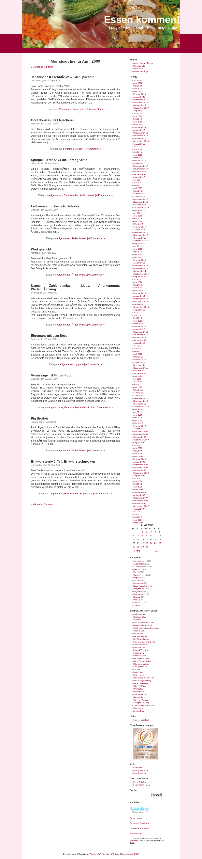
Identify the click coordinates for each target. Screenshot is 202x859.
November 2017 (140, 169)
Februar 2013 (139, 326)
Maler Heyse (139, 675)
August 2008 (139, 476)
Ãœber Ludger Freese (143, 63)
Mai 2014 (137, 285)
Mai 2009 (137, 451)
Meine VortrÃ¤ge (141, 71)
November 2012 (140, 335)
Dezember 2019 (140, 100)
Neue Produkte (140, 586)
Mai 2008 (137, 484)
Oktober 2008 (139, 470)
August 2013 (139, 310)
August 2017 (139, 177)
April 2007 (137, 520)
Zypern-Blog (138, 711)
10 (151, 535)
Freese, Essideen (141, 720)
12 (160, 535)
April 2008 (137, 487)
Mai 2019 (137, 119)
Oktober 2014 (139, 271)
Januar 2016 (139, 230)
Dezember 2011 (140, 365)
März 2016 (138, 224)
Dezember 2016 (140, 199)
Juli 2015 (137, 246)
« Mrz (137, 550)
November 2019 (140, 102)
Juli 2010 (137, 412)
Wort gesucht (41, 249)
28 (138, 547)
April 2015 (137, 254)
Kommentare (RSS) (130, 854)
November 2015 (140, 235)
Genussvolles (71, 195)
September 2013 (141, 307)
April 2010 (137, 420)
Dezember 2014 (140, 265)
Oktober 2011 (139, 371)
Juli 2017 (137, 180)
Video (136, 605)
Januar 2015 (139, 263)
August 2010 (139, 409)
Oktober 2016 (139, 205)
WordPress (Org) (140, 770)
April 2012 (137, 354)
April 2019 (137, 122)
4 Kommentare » (103, 493)
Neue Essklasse (140, 683)
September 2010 (141, 407)
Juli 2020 (137, 80)
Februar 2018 (139, 160)
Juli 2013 (137, 312)
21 (138, 543)
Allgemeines (65, 109)
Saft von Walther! (141, 700)
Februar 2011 (139, 393)
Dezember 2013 (140, 299)
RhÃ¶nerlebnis (140, 694)
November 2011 (140, 368)
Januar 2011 (139, 395)
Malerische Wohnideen (143, 678)
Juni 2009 (137, 448)
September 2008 (141, 473)
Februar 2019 (139, 127)
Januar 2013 (139, 329)
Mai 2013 (137, 318)
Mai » (157, 551)
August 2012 (139, 343)
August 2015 (139, 243)
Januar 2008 (139, 495)
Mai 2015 (137, 252)
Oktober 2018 (139, 138)
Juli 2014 (137, 279)
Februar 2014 (139, 293)
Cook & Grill (138, 631)
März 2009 (138, 456)
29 (142, 547)
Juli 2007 (137, 512)
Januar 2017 (139, 196)
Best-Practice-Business (143, 622)
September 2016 (141, 207)
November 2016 (140, 202)
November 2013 (140, 301)
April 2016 (137, 221)
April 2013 (137, 321)
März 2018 (138, 158)
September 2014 (141, 274)
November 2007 (140, 501)
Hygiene (79, 364)
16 (147, 539)
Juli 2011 (137, 379)
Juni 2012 (137, 348)
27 (134, 547)
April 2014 (137, 288)
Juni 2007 (137, 514)
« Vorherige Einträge (42, 67)
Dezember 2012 (140, 332)
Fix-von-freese (136, 818)
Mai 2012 (137, 351)
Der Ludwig (138, 633)
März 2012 (138, 357)
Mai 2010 (137, 418)
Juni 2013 (137, 315)
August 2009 (139, 442)
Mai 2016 (137, 218)
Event (136, 572)
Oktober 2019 (139, 105)
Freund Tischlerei (141, 650)
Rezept (136, 597)
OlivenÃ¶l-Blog (140, 686)
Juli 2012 (137, 346)
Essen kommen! (142, 19)
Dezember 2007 (140, 498)
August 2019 (139, 111)
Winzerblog (138, 708)
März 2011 (138, 390)
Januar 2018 (139, 163)
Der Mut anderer (140, 636)
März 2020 (138, 91)
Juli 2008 (137, 478)
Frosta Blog (138, 653)
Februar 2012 (139, 359)
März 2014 (138, 290)
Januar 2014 (139, 296)
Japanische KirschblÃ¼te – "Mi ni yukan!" (62, 77)
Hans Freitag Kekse (142, 661)
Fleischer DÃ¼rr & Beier (144, 642)
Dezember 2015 (140, 232)
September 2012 (141, 340)
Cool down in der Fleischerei (52, 120)
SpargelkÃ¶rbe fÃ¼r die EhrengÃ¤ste (59, 160)
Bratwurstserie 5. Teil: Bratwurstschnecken (63, 461)
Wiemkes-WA (95, 854)
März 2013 (138, 324)
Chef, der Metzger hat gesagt (146, 628)
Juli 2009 (137, 445)
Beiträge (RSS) (110, 854)
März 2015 (138, 257)
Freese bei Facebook (139, 823)
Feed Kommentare (141, 785)
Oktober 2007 (139, 503)
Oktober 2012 (139, 337)
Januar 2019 (139, 130)
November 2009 (140, 434)
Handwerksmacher (141, 658)
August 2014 (139, 277)
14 (138, 539)
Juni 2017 (137, 183)
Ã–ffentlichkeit (86, 195)
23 (147, 543)
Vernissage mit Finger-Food (51, 375)
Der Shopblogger (141, 639)
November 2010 (140, 401)
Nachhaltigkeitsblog (142, 680)
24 (151, 543)
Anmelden (137, 768)
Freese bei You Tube (139, 828)
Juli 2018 (137, 147)
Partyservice (138, 589)
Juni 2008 (137, 481)
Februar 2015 (139, 260)
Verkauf (79, 149)
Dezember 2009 (140, 431)
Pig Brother (39, 418)
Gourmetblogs (136, 833)
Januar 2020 (139, 97)
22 (142, 543)
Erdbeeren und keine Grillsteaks (55, 206)
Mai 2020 (137, 86)
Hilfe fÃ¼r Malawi (141, 664)
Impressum (138, 69)
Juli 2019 (137, 113)
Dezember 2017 (140, 166)
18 (155, 539)
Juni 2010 (137, 415)
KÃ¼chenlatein (140, 667)
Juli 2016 (137, 213)
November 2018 (140, 136)
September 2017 (141, 174)
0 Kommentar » (95, 109)
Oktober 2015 (139, 238)
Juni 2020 (137, 83)
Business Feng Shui (142, 625)
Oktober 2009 (139, 437)
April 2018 (137, 155)
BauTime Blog (139, 617)
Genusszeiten (139, 656)
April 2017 (137, 188)
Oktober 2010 (139, 404)
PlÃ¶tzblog (138, 689)
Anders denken (140, 614)
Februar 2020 (139, 94)
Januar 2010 (139, 429)
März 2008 (138, 489)
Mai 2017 (137, 185)
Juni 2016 (137, 216)
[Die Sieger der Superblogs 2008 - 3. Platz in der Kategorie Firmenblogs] (145, 759)
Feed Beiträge (139, 782)
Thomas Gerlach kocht (143, 705)
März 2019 (138, 124)
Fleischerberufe (140, 645)
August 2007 (139, 509)
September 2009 (141, 440)
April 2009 (137, 454)
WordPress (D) (139, 773)
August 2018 (139, 144)
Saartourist (138, 697)
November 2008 (140, 467)
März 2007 (138, 523)
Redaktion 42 (139, 692)
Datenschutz (139, 66)
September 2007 (141, 506)
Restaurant (138, 594)
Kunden (137, 580)
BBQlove (137, 620)
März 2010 (138, 423)
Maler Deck (138, 672)
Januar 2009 (139, 462)
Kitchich (136, 669)
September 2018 (141, 141)
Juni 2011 (137, 382)
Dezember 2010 (140, 398)
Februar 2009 (139, 459)
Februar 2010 (139, 426)
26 (160, 543)
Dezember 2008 (140, 465)
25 (155, 543)
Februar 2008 (139, 492)
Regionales (86, 493)
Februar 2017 (139, 194)
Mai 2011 (137, 384)
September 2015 (141, 241)
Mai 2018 (137, 152)
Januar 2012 (139, 362)
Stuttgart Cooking (141, 703)
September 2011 (141, 373)
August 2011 (139, 376)
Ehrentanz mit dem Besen (50, 335)
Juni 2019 (137, 116)
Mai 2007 (137, 517)
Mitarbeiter (79, 109)
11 (155, 535)
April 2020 (137, 88)
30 (147, 547)
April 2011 (137, 387)
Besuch (136, 569)
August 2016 (139, 210)
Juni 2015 (137, 249)
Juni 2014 (137, 282)
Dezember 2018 (140, 133)
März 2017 (138, 191)
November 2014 (140, 268)
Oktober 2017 (139, 171)
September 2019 (141, 108)
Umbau (136, 600)
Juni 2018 (137, 149)
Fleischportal (139, 647)
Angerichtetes (55, 407)
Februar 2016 (139, 227)
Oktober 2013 (139, 304)
